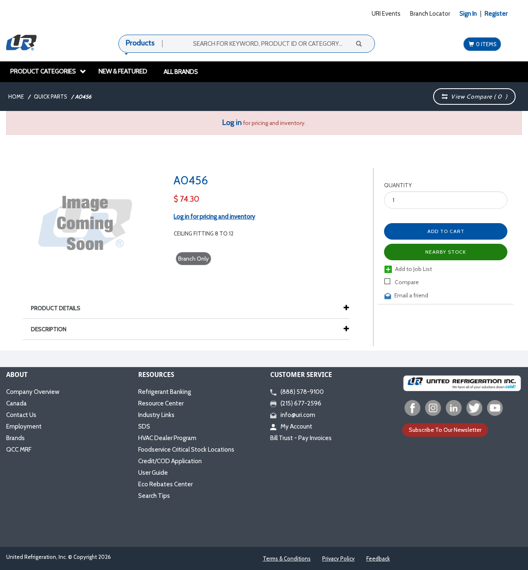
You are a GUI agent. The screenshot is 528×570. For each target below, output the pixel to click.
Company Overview (32, 392)
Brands (15, 438)
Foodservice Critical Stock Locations (186, 449)
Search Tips (154, 495)
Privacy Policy (338, 558)
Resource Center (161, 403)
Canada (16, 403)
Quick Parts (50, 96)
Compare (406, 282)
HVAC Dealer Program (167, 438)
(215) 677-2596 (300, 403)
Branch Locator (430, 13)
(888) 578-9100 (302, 392)
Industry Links (156, 415)
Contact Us (21, 415)
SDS (144, 426)
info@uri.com (297, 415)
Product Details (55, 308)
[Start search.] (358, 43)
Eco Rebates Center (165, 484)
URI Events (386, 13)
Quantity (398, 185)
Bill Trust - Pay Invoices (301, 438)
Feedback (378, 558)
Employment (24, 426)
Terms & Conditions (287, 558)
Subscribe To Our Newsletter (445, 429)
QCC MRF (18, 449)
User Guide (153, 472)
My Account (296, 426)
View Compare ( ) (477, 96)
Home (16, 96)
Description (48, 329)
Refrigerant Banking (164, 392)
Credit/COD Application (170, 461)
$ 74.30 (186, 199)
